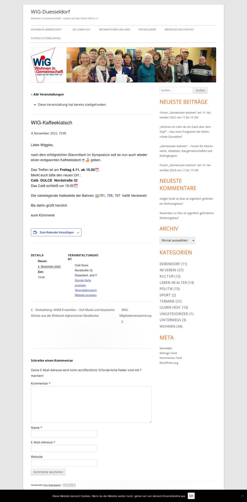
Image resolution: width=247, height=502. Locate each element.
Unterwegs (170, 320)
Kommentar (41, 383)
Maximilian (166, 213)
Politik (166, 288)
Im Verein (168, 270)
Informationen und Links (114, 29)
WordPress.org (169, 363)
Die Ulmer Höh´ (82, 29)
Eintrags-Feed (168, 353)
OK (191, 496)
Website (37, 457)
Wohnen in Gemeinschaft (46, 29)
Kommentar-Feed (171, 358)
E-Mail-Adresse (43, 442)
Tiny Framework (52, 485)
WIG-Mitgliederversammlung (135, 313)
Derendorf (170, 263)
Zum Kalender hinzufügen (57, 232)
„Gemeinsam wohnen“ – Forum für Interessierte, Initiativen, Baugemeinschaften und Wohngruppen (187, 151)
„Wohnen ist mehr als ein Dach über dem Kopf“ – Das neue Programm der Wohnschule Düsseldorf (185, 131)
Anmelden (166, 348)
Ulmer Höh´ (170, 307)
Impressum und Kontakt (179, 29)
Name (36, 428)
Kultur (166, 276)
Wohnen (167, 326)
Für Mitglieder (147, 29)
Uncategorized (174, 313)
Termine (167, 301)
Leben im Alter (173, 282)
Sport (165, 295)
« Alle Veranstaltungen (47, 94)
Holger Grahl (167, 198)
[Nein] (242, 496)
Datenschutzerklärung (46, 38)
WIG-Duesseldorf (50, 11)
